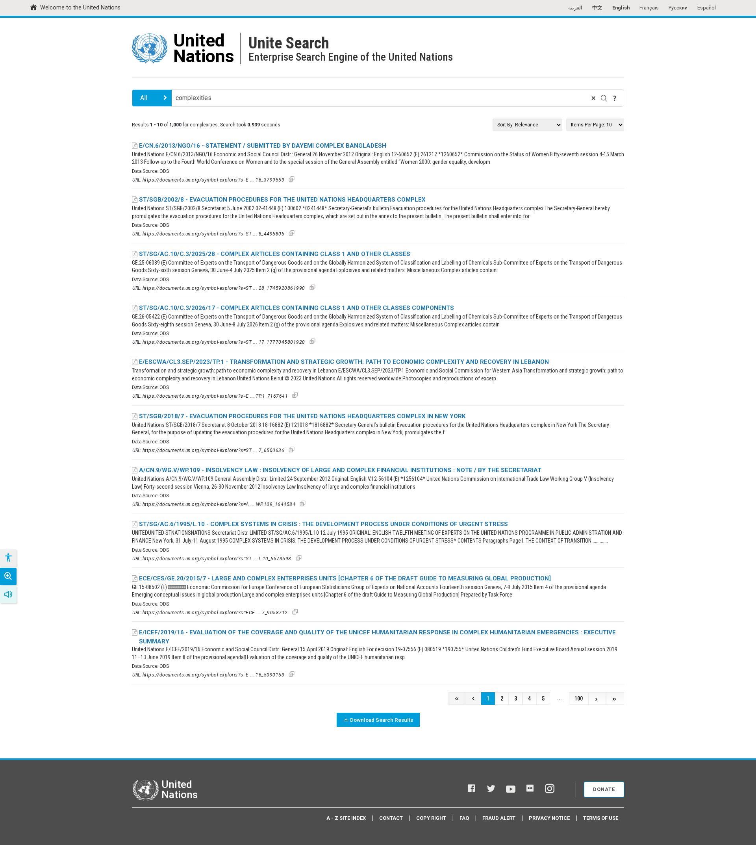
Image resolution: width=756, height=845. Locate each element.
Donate (604, 789)
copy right (431, 818)
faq (464, 818)
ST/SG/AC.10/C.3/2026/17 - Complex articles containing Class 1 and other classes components (296, 307)
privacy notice (549, 818)
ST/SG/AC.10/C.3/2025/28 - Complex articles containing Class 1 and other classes (274, 254)
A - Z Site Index (346, 818)
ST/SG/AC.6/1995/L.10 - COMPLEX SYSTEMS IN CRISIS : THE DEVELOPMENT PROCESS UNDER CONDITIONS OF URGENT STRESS (323, 524)
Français (649, 8)
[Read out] (8, 594)
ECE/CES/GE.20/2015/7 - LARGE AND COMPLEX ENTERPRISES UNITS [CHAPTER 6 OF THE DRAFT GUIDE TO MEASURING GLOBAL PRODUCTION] (345, 578)
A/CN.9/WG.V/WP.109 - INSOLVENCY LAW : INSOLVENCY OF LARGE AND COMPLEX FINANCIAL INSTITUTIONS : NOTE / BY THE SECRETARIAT (340, 470)
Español (706, 8)
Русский (678, 8)
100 (578, 698)
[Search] (604, 98)
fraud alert (498, 818)
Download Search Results (381, 720)
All (143, 98)
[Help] (614, 98)
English (621, 8)
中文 (597, 8)
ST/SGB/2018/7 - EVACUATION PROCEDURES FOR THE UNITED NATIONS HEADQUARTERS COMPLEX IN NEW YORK (302, 416)
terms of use (600, 818)
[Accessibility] (8, 558)
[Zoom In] (8, 576)
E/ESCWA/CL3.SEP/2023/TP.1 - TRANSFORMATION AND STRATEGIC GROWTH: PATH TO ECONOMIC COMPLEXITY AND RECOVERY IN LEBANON (344, 361)
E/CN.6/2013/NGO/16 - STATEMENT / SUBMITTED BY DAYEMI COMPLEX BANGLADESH (262, 145)
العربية (575, 8)
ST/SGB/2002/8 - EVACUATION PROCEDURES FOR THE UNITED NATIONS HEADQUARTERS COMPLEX (282, 199)
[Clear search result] (593, 98)
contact (391, 818)
